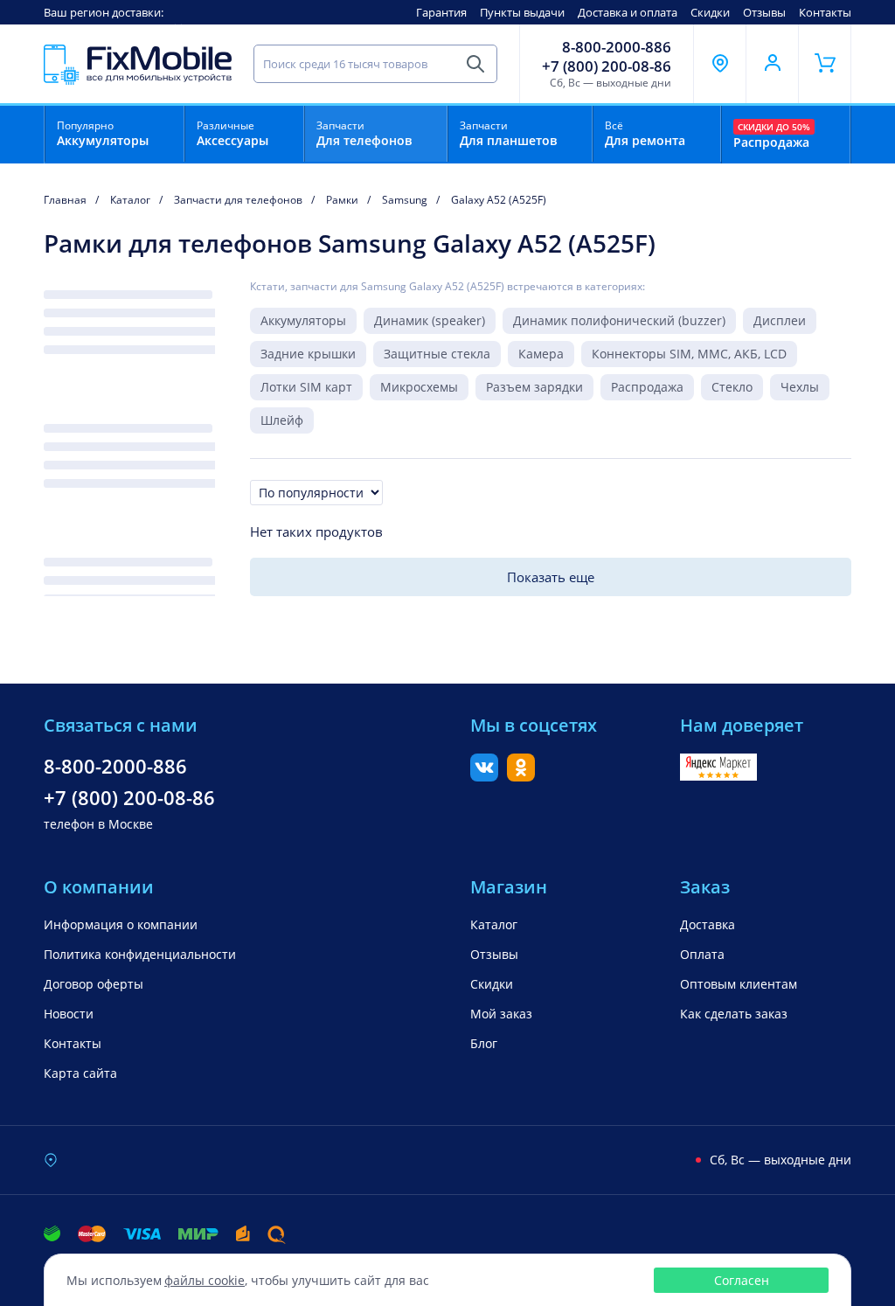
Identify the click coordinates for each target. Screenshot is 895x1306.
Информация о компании (121, 924)
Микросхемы (419, 387)
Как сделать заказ (733, 1013)
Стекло (732, 387)
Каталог (493, 924)
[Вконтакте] (484, 776)
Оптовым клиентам (738, 984)
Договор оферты (93, 984)
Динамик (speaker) (429, 320)
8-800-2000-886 (616, 47)
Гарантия (441, 12)
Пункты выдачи (522, 12)
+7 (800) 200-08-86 (606, 66)
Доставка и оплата (627, 12)
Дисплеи (779, 320)
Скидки (710, 12)
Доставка (707, 924)
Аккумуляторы (303, 320)
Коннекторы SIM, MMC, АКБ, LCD (689, 353)
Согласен (741, 1280)
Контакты (825, 12)
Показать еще (550, 577)
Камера (541, 353)
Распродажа (647, 387)
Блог (483, 1043)
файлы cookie (204, 1280)
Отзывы (764, 12)
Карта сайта (80, 1073)
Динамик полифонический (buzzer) (619, 320)
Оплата (702, 954)
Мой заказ (501, 1013)
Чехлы (800, 387)
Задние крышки (308, 353)
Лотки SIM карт (306, 387)
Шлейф (281, 420)
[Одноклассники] (521, 776)
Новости (69, 1013)
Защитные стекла (437, 353)
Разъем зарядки (534, 387)
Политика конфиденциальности (140, 954)
